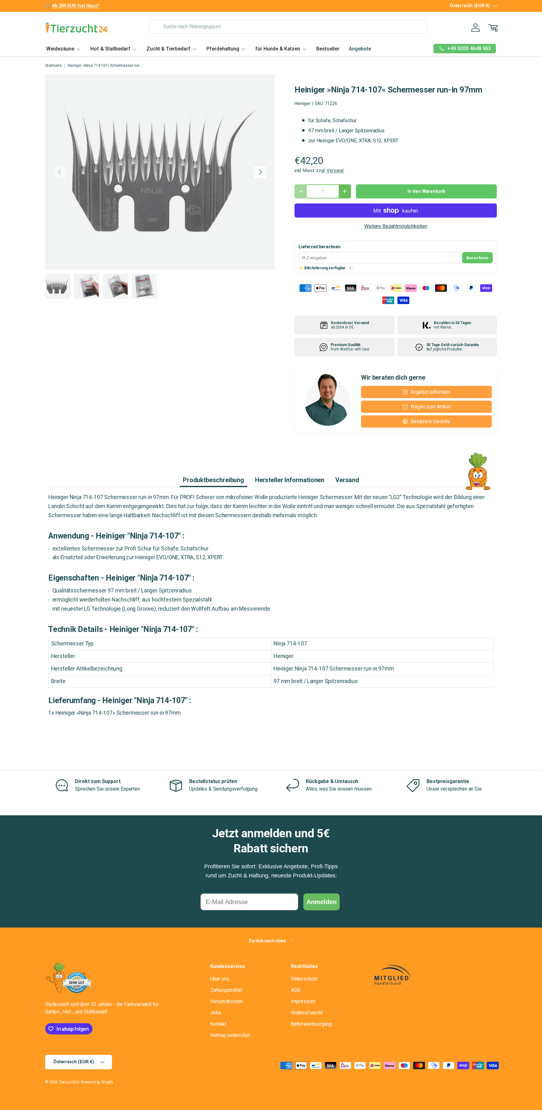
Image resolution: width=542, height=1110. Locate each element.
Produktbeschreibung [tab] (213, 480)
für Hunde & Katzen (277, 49)
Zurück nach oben (267, 940)
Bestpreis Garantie (430, 421)
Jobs (215, 1013)
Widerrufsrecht (307, 1013)
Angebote (360, 49)
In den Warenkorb (426, 191)
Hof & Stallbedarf (110, 49)
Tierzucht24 (69, 1082)
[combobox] (288, 26)
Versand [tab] (347, 480)
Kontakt (218, 1024)
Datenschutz (304, 979)
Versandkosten (226, 1001)
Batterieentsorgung (311, 1024)
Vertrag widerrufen (230, 1035)
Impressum (303, 1001)
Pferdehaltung (222, 49)
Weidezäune (60, 49)
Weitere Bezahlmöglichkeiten (395, 226)
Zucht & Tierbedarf (168, 49)
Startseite (53, 65)
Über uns (219, 979)
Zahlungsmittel (226, 990)
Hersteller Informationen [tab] (289, 480)
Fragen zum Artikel (431, 407)
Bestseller (327, 49)
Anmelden (321, 901)
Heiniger (303, 103)
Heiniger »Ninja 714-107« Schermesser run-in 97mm (105, 65)
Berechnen (477, 257)
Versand (334, 170)
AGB (295, 990)
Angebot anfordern (430, 392)
